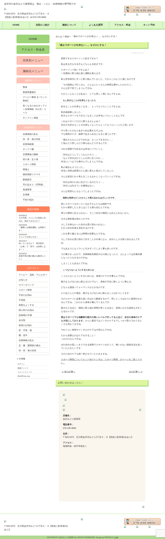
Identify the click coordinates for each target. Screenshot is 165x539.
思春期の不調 (25, 315)
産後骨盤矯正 (29, 92)
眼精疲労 (27, 179)
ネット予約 (149, 25)
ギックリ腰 (28, 149)
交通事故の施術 (30, 154)
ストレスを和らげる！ (28, 237)
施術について (69, 25)
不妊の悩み (28, 199)
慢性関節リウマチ (31, 174)
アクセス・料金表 (33, 49)
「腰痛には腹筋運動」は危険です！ (32, 229)
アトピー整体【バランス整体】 (35, 99)
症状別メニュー (33, 60)
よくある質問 (96, 25)
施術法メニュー (33, 71)
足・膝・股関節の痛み (30, 345)
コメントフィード (25, 372)
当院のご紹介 (43, 25)
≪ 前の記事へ (68, 372)
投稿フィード (23, 368)
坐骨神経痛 (28, 144)
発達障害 (27, 189)
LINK (116, 537)
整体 (25, 87)
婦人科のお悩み (26, 310)
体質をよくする (26, 305)
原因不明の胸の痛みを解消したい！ (32, 257)
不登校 (22, 300)
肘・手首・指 (25, 330)
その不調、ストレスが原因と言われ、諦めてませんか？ (32, 219)
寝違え (26, 169)
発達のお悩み (25, 325)
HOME (16, 25)
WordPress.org (24, 376)
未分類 (22, 320)
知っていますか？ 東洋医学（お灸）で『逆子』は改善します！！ (32, 246)
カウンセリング (26, 285)
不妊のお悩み (25, 295)
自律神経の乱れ (30, 134)
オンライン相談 (30, 118)
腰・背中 (23, 335)
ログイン (21, 364)
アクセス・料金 (122, 25)
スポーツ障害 (29, 164)
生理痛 (26, 194)
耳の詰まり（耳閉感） (34, 184)
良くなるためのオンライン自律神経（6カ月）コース (35, 109)
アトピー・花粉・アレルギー (33, 275)
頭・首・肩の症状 (31, 139)
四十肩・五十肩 (30, 159)
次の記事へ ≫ (136, 372)
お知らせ (23, 280)
